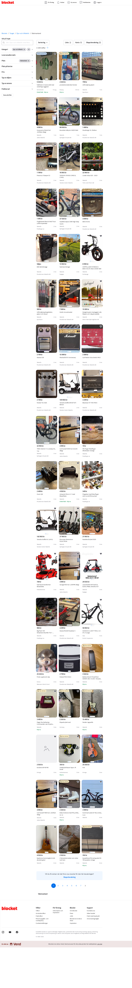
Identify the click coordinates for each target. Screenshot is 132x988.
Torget (11, 33)
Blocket (4, 33)
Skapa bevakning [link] (69, 877)
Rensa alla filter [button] (7, 95)
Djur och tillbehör (22, 33)
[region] (46, 66)
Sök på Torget (6, 39)
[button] (17, 49)
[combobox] (17, 42)
